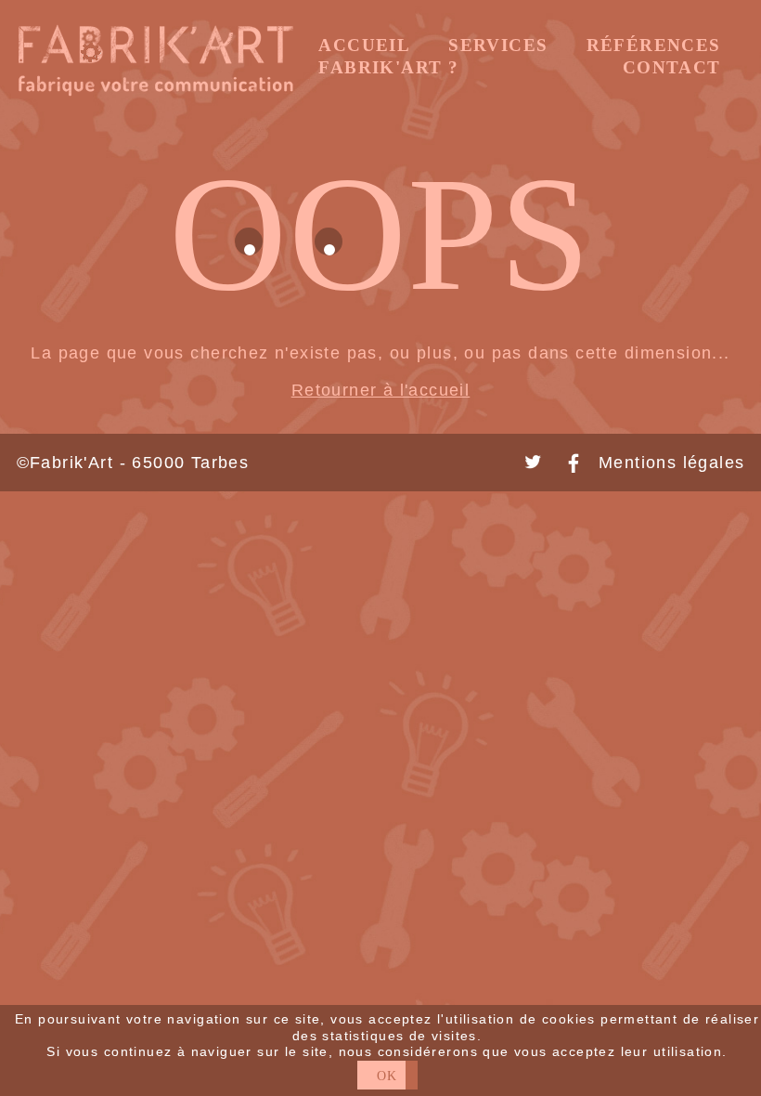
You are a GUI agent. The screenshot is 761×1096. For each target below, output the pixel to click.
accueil (364, 45)
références (654, 45)
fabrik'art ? (388, 68)
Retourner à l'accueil (381, 390)
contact (672, 68)
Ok (387, 1075)
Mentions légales (672, 462)
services (498, 45)
